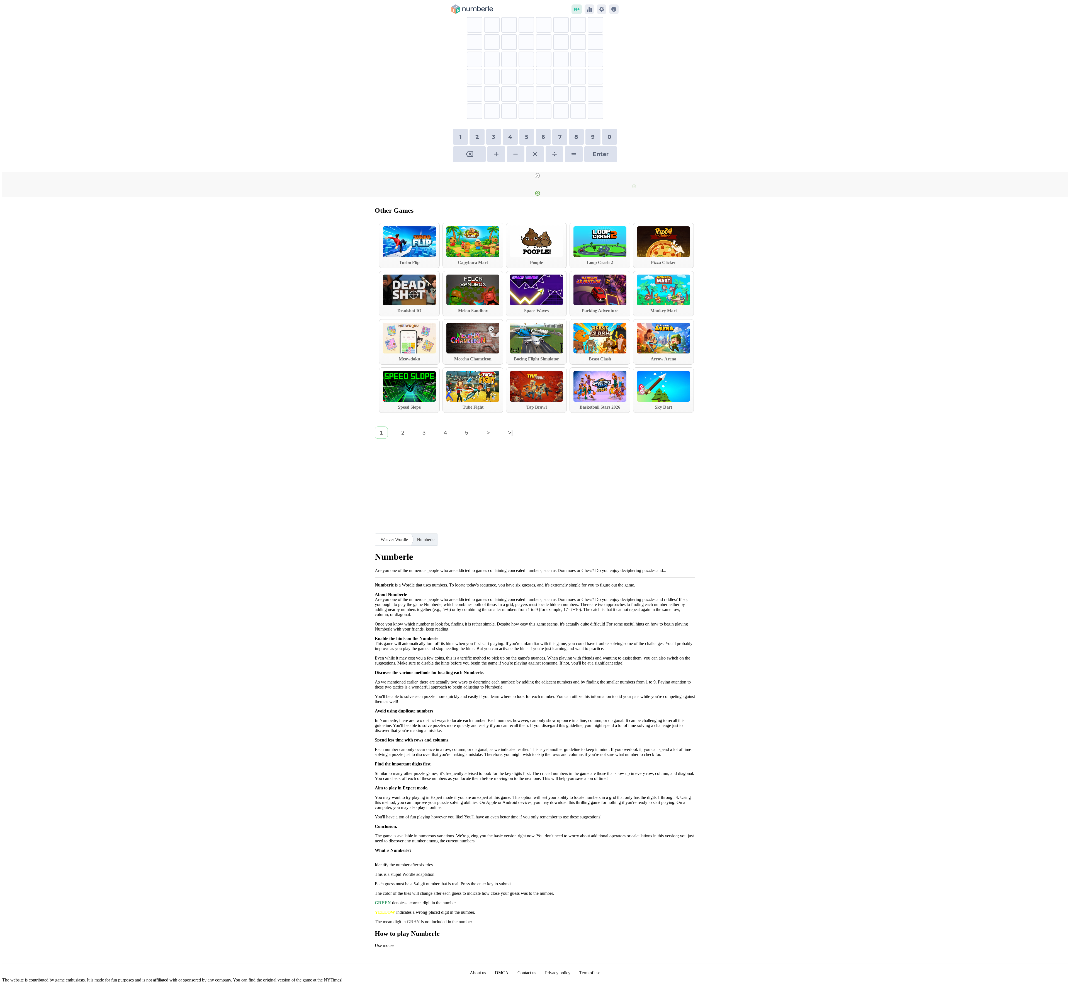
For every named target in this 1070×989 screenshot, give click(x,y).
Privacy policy (557, 972)
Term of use (589, 972)
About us (478, 972)
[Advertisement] (535, 489)
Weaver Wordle (394, 539)
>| (510, 433)
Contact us (526, 972)
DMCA (502, 972)
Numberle (425, 539)
